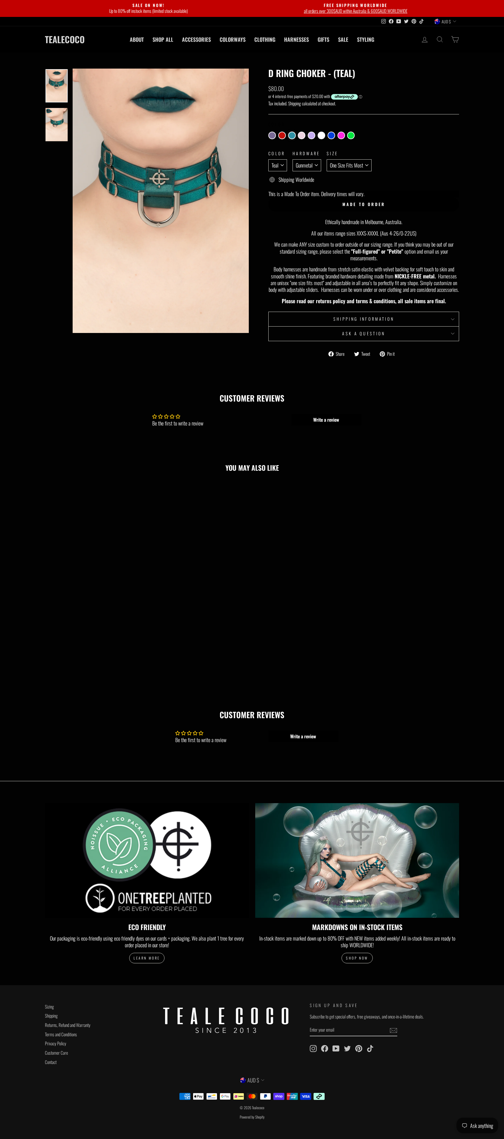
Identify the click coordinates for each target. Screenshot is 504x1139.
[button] (272, 135)
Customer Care (56, 1052)
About (137, 39)
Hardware (306, 153)
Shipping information (363, 319)
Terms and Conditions (61, 1034)
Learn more (147, 957)
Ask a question (363, 333)
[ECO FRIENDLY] (147, 860)
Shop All (163, 39)
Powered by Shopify (252, 1117)
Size (332, 153)
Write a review (326, 419)
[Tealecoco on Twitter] (347, 1048)
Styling (365, 39)
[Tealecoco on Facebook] (324, 1048)
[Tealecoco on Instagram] (313, 1048)
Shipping (294, 104)
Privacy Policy (55, 1043)
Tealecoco (65, 39)
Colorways (233, 39)
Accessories (196, 39)
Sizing (49, 1006)
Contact (51, 1062)
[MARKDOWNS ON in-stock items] (357, 860)
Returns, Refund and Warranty (67, 1025)
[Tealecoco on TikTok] (370, 1048)
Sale (343, 39)
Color (276, 153)
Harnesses (296, 39)
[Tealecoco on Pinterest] (358, 1048)
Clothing (264, 39)
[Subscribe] (393, 1030)
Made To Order (363, 204)
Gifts (323, 39)
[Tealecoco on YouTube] (336, 1048)
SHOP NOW (357, 957)
